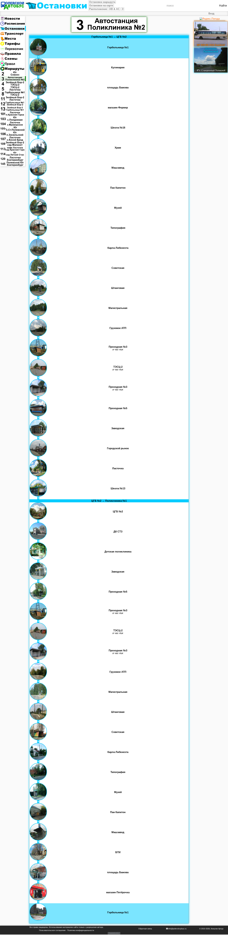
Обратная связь (145, 929)
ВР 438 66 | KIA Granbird (211, 45)
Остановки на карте (101, 5)
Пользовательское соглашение (52, 930)
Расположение (98, 9)
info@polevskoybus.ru (177, 929)
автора (100, 927)
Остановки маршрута (102, 2)
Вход (211, 13)
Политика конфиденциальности (80, 930)
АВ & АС (114, 9)
